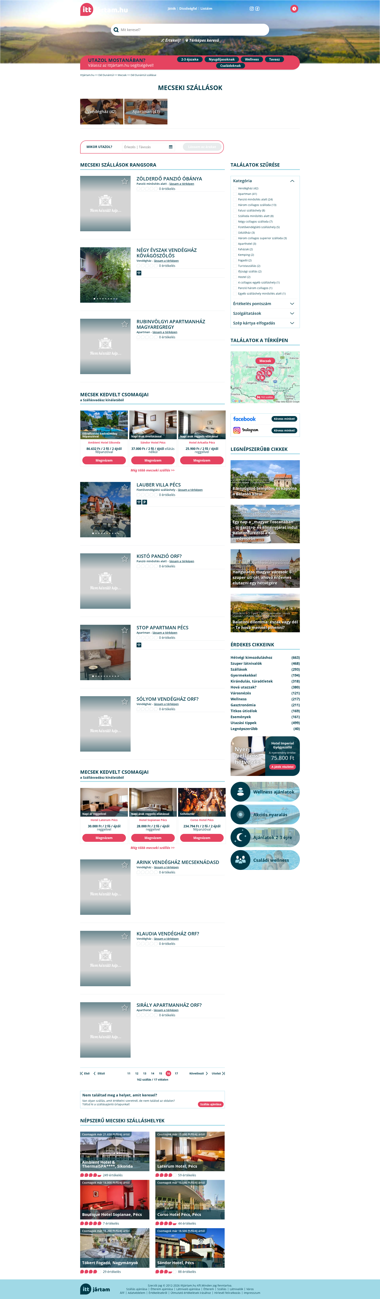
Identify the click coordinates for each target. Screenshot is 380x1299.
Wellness (252, 59)
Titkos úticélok (283, 480)
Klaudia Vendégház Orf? (168, 933)
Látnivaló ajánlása (188, 1289)
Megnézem (104, 460)
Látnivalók (236, 1289)
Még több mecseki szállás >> (153, 470)
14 (152, 1073)
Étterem (208, 1289)
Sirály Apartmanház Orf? (169, 1005)
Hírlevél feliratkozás (227, 1293)
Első (87, 1073)
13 (144, 1073)
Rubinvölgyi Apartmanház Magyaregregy (171, 324)
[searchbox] (190, 30)
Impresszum (252, 1293)
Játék (172, 8)
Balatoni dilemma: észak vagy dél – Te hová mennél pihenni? (265, 624)
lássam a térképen (181, 184)
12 (136, 1073)
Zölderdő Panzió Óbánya (169, 178)
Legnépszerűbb (261, 482)
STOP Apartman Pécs (162, 627)
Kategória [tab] (242, 180)
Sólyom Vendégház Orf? (168, 699)
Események (241, 717)
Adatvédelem (136, 1293)
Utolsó (216, 1073)
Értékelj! (173, 40)
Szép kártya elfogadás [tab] (254, 323)
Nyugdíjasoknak (222, 59)
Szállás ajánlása (136, 1289)
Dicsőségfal (188, 8)
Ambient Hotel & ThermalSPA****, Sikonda (107, 1164)
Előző (101, 1073)
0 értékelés (167, 189)
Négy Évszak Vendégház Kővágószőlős (167, 253)
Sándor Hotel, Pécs (175, 1262)
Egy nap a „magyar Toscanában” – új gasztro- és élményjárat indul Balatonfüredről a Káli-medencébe (265, 530)
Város (250, 1289)
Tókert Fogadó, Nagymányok (110, 1262)
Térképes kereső (204, 40)
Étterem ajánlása (162, 1289)
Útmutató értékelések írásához (191, 1293)
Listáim (206, 8)
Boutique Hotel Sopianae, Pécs (112, 1214)
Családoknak (230, 66)
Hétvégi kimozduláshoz (274, 477)
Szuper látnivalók (243, 480)
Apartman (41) (146, 111)
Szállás (221, 1289)
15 (160, 1073)
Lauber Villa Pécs (159, 484)
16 (168, 1073)
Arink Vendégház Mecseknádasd (178, 862)
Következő (196, 1073)
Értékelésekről (158, 1293)
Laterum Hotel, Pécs (177, 1166)
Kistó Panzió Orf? (159, 556)
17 (176, 1073)
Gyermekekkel (244, 675)
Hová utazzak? (264, 480)
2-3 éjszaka (190, 59)
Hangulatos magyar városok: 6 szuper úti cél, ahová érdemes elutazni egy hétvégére (262, 577)
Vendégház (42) (101, 111)
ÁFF (122, 1293)
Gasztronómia (241, 516)
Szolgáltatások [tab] (247, 313)
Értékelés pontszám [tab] (252, 303)
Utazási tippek (241, 482)
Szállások (239, 669)
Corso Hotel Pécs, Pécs (179, 1214)
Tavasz (274, 59)
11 (128, 1073)
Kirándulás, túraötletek (268, 513)
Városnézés (241, 693)
